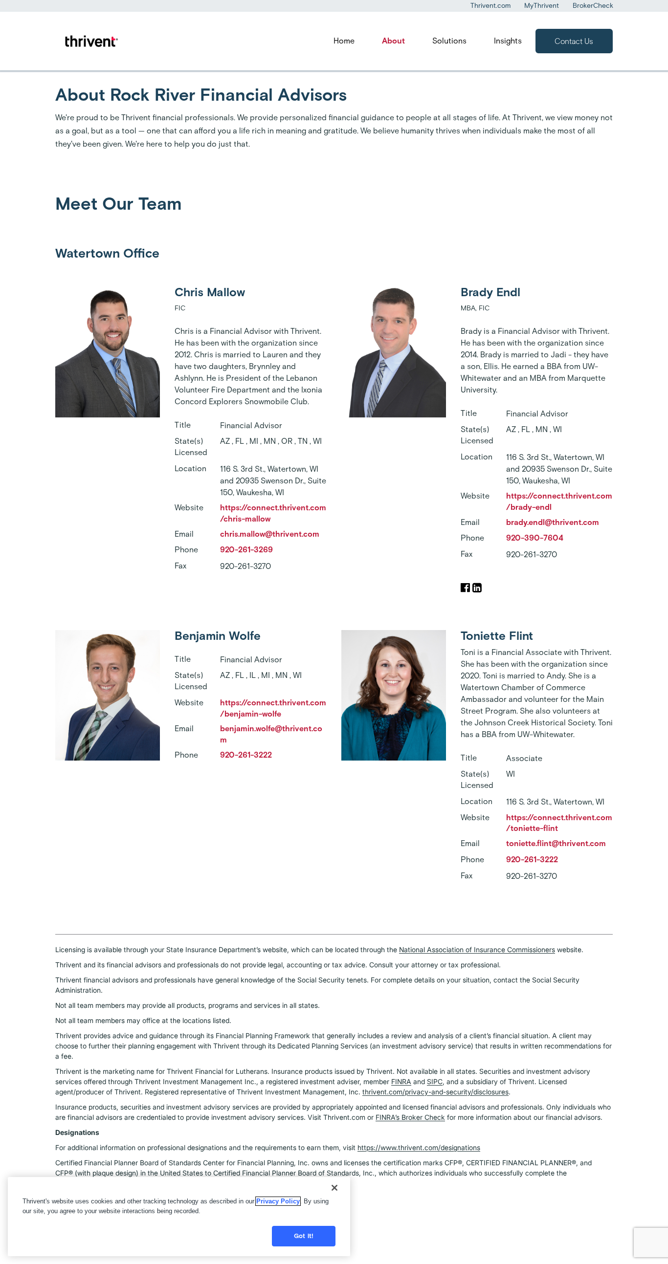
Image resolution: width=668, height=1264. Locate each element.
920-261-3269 (246, 549)
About (393, 40)
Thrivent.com (490, 5)
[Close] (334, 1188)
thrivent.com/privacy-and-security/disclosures (435, 1092)
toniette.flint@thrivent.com (556, 843)
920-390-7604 (534, 538)
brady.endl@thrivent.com (552, 522)
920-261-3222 (246, 755)
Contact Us (574, 41)
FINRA (401, 1081)
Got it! (303, 1236)
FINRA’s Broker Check (410, 1117)
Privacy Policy (278, 1201)
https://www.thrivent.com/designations (418, 1147)
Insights (508, 40)
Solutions (449, 40)
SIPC (435, 1081)
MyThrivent (541, 5)
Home (344, 40)
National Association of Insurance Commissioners (477, 949)
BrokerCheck (593, 5)
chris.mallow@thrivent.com (269, 534)
